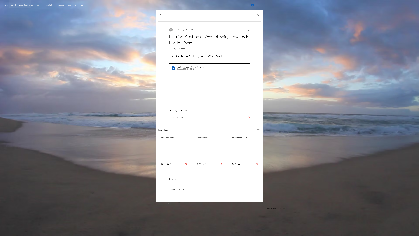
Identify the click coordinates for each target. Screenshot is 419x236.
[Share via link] (186, 110)
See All (258, 129)
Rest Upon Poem (167, 137)
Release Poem (202, 137)
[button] (258, 15)
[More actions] (248, 30)
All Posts (160, 15)
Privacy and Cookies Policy (277, 209)
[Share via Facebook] (170, 110)
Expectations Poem (239, 137)
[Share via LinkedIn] (181, 110)
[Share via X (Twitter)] (175, 110)
